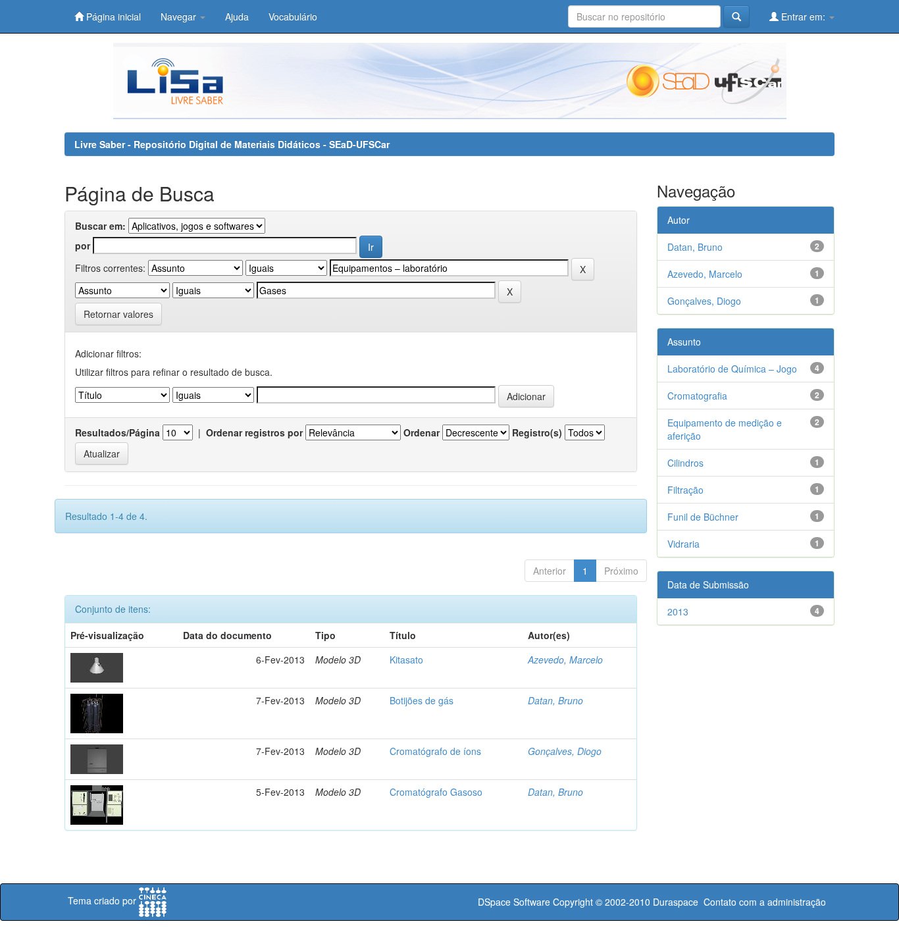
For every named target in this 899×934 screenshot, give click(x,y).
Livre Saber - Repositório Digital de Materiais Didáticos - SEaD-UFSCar (232, 144)
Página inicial (112, 16)
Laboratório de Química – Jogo (732, 368)
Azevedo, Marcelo (565, 659)
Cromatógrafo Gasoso (436, 791)
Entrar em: (803, 16)
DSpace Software (514, 901)
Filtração (685, 489)
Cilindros (685, 462)
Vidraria (683, 543)
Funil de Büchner (702, 516)
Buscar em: (100, 225)
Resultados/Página (117, 432)
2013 (677, 611)
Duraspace (675, 901)
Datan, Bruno (555, 700)
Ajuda (237, 16)
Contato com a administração (765, 901)
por (82, 245)
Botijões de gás (421, 700)
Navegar (180, 16)
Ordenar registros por (254, 432)
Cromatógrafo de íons (435, 751)
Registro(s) (537, 432)
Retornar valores (118, 314)
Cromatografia (697, 395)
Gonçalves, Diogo (565, 751)
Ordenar (421, 432)
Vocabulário (293, 16)
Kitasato (406, 659)
